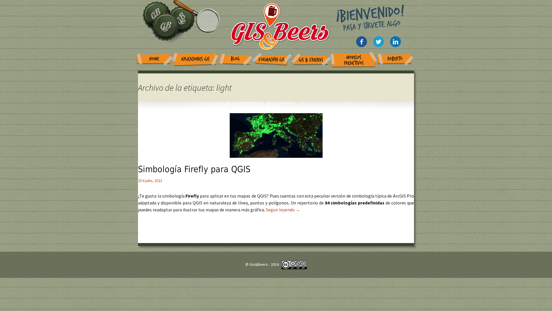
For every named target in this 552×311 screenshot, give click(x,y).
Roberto (395, 59)
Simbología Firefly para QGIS (194, 169)
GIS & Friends (311, 60)
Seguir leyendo (283, 210)
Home (154, 59)
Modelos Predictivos (354, 60)
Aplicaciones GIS (195, 59)
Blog (235, 59)
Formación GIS (271, 60)
